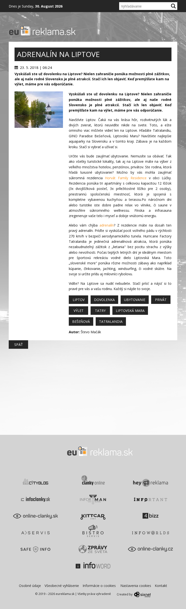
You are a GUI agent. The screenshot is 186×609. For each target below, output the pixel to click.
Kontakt (161, 585)
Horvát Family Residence (125, 178)
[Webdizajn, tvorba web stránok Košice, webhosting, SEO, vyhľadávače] (142, 594)
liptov (79, 299)
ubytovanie (134, 299)
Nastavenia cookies (135, 585)
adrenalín (107, 225)
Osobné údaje (30, 585)
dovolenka (104, 299)
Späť (18, 344)
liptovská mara (130, 310)
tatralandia (111, 321)
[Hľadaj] (173, 6)
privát (161, 299)
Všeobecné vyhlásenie (62, 585)
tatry (100, 310)
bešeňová (81, 321)
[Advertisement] (39, 152)
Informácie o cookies (99, 585)
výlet (79, 310)
